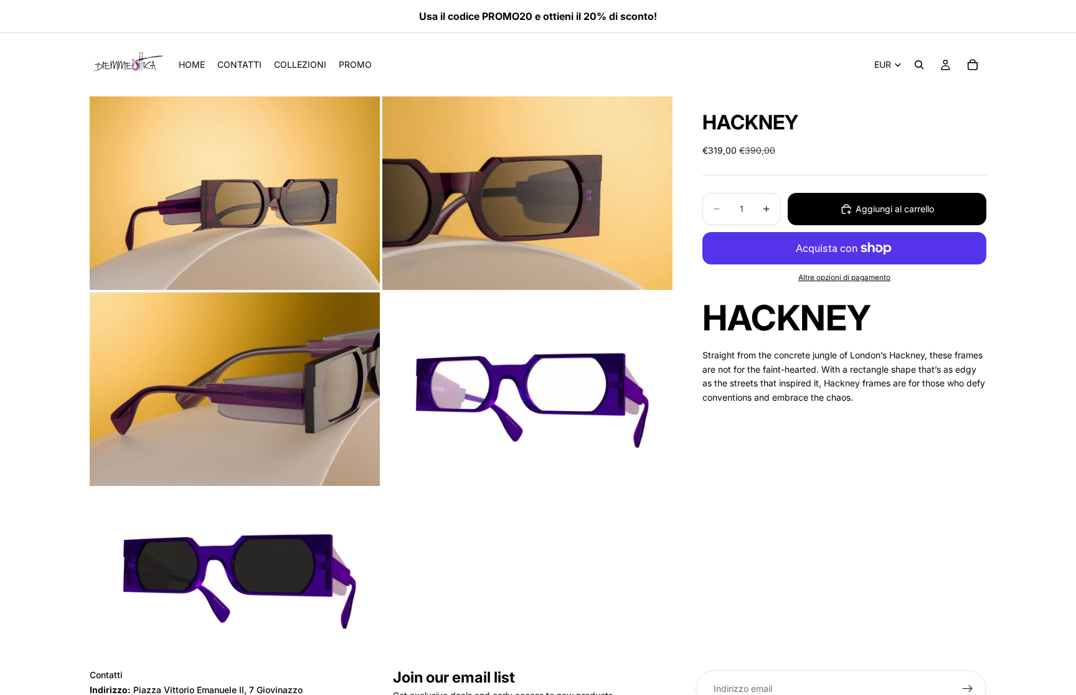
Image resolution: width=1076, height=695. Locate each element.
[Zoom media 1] (235, 193)
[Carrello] (972, 64)
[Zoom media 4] (527, 389)
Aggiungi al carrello (895, 208)
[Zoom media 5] (235, 569)
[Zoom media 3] (235, 389)
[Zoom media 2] (527, 193)
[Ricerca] (919, 64)
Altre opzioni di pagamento (844, 277)
